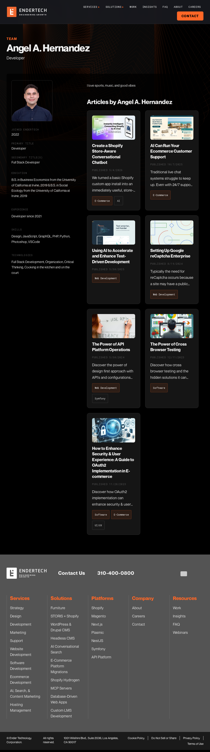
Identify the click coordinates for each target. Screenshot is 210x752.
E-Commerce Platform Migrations (61, 666)
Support (16, 640)
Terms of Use (195, 743)
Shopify (97, 608)
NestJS (97, 640)
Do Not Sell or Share (163, 738)
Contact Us (71, 573)
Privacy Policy (191, 738)
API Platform (101, 657)
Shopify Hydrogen (65, 680)
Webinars (180, 632)
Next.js (97, 624)
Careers (194, 7)
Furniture (58, 608)
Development (20, 624)
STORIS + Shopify (65, 616)
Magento (98, 616)
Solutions (115, 7)
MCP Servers (61, 688)
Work (133, 7)
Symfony (98, 649)
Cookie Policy (136, 738)
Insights (150, 7)
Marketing (18, 632)
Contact (190, 16)
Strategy (17, 608)
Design (15, 616)
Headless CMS (63, 638)
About (178, 7)
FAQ (165, 7)
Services (91, 7)
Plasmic (97, 632)
